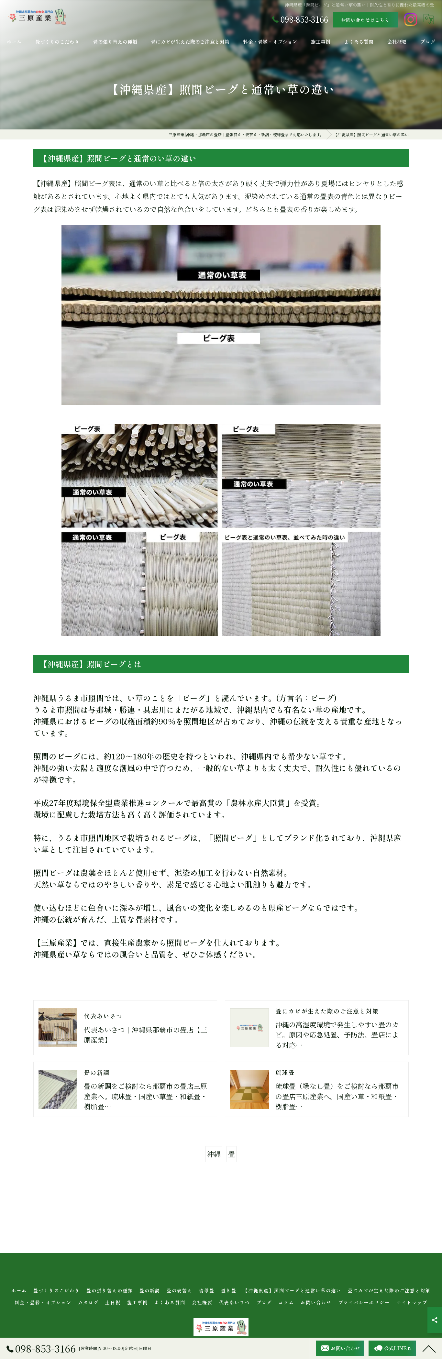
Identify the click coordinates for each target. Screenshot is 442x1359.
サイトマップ (411, 1302)
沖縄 (214, 1154)
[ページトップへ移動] (429, 1348)
